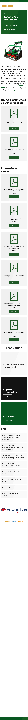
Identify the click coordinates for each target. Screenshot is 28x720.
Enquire (8, 396)
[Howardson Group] (14, 511)
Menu (24, 6)
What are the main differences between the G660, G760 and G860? (13, 447)
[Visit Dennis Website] (7, 521)
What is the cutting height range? (11, 472)
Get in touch (20, 500)
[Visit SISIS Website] (20, 521)
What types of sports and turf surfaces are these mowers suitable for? (12, 437)
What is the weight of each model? (11, 480)
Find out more (10, 371)
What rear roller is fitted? (11, 487)
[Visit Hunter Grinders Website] (14, 521)
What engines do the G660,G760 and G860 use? (11, 465)
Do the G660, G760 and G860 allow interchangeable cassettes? (13, 457)
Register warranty (12, 25)
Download (14, 128)
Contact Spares (10, 30)
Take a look (9, 421)
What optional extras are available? (10, 494)
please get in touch (16, 90)
